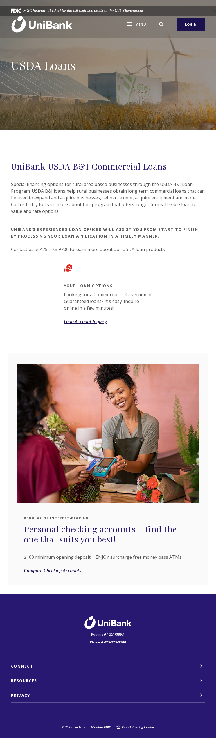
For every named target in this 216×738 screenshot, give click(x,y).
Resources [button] (24, 680)
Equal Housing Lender (138, 727)
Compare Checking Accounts (52, 570)
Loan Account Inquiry (85, 321)
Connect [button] (22, 666)
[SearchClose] (161, 24)
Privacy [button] (20, 695)
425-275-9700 (115, 642)
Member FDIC (101, 727)
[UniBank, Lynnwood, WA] (42, 24)
